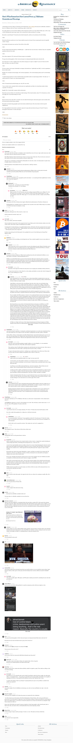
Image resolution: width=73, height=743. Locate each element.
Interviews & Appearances (59, 299)
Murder (10, 118)
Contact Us (28, 10)
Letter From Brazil (57, 20)
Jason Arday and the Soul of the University (62, 30)
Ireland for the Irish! (58, 32)
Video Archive (56, 301)
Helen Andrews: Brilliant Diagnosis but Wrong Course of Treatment (61, 29)
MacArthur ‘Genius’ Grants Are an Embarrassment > (38, 124)
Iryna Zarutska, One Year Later (60, 43)
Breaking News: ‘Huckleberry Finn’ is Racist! (61, 17)
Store (22, 10)
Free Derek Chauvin (58, 36)
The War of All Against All (59, 26)
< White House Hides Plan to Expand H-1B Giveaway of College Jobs (18, 122)
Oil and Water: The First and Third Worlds (62, 22)
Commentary (62, 24)
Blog (62, 14)
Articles (55, 292)
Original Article (5, 114)
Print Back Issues (57, 294)
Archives (17, 10)
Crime (7, 118)
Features (55, 286)
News (55, 282)
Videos (62, 34)
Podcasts (62, 40)
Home (4, 10)
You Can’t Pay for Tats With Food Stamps (62, 42)
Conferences (56, 297)
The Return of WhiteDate (59, 19)
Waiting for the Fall (57, 38)
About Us (10, 10)
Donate (35, 10)
